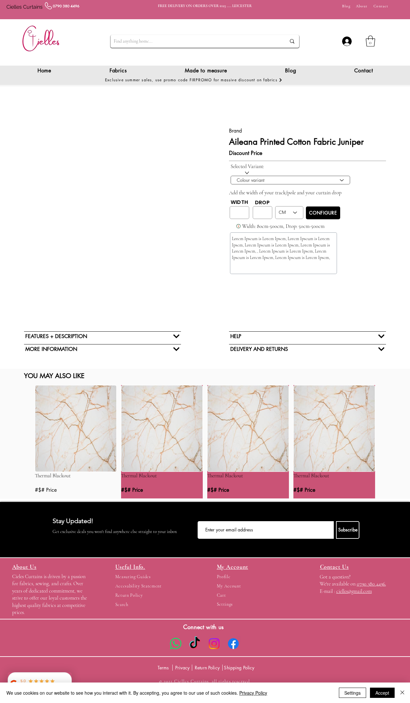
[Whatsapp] (175, 643)
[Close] (402, 693)
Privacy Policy (253, 693)
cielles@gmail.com (354, 591)
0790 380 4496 (66, 6)
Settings (352, 693)
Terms (163, 668)
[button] (370, 41)
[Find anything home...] (292, 41)
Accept (382, 693)
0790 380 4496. (371, 584)
